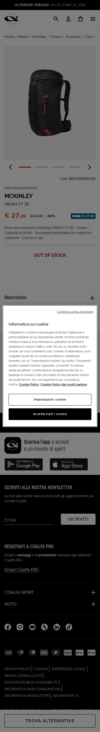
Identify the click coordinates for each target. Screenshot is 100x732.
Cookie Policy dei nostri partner (64, 384)
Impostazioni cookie (50, 399)
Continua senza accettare (75, 311)
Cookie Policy (29, 384)
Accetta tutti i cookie (50, 414)
